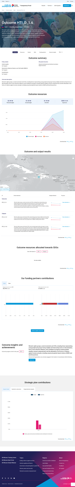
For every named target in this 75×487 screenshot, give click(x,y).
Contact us (61, 463)
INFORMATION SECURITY (19, 483)
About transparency (63, 460)
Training (71, 1)
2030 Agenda (57, 5)
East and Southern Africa (48, 468)
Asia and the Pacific (47, 465)
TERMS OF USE (4, 483)
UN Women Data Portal (8, 460)
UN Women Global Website (9, 462)
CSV (67, 141)
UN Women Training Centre (9, 457)
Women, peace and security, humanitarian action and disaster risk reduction (38, 433)
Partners (50, 5)
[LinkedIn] (11, 478)
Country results (9, 10)
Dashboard (66, 5)
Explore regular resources (37, 330)
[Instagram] (8, 478)
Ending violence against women (27, 460)
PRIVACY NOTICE (10, 483)
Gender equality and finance (26, 463)
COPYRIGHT (65, 483)
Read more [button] (32, 360)
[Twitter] (5, 478)
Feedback (61, 465)
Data (68, 1)
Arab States (45, 463)
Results (43, 5)
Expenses (47, 136)
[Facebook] (2, 478)
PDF (71, 141)
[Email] (14, 478)
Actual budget (39, 136)
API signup (61, 468)
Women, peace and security (26, 468)
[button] (39, 177)
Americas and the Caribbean (49, 460)
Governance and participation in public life (29, 465)
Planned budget (31, 136)
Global (3, 1)
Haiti (14, 10)
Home (3, 10)
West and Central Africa (48, 473)
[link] (68, 205)
